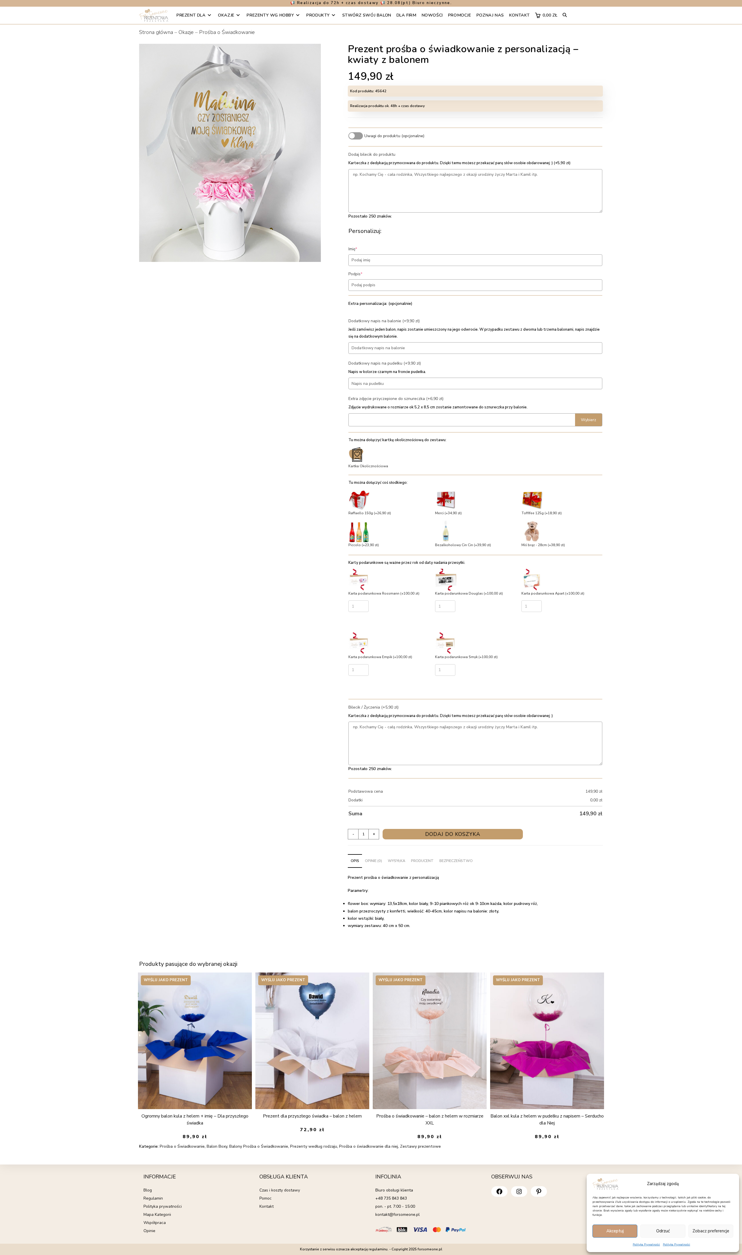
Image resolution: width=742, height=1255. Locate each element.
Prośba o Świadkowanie (227, 32)
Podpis (364, 274)
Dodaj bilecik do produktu (371, 154)
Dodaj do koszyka (452, 834)
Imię (361, 249)
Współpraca (154, 1222)
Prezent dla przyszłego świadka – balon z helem (312, 1116)
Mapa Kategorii (157, 1214)
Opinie (149, 1231)
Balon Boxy (217, 1146)
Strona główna (156, 32)
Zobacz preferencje (710, 1231)
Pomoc (265, 1198)
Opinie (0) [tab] (373, 860)
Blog (147, 1190)
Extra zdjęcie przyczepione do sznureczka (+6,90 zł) (395, 398)
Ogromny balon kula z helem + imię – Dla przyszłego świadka (194, 1119)
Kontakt (266, 1206)
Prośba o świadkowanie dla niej (368, 1146)
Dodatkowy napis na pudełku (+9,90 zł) (384, 363)
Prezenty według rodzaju (313, 1146)
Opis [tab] (355, 860)
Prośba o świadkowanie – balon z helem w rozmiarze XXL (429, 1119)
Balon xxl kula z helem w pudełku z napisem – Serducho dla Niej (547, 1119)
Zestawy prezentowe (420, 1146)
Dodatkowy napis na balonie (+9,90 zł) (384, 321)
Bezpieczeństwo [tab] (456, 860)
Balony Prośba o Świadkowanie (258, 1146)
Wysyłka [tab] (396, 860)
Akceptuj (615, 1231)
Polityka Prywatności (646, 1245)
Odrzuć (663, 1231)
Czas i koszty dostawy (279, 1190)
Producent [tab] (422, 860)
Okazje (186, 32)
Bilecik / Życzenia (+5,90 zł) (373, 707)
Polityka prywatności (162, 1206)
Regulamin (153, 1198)
